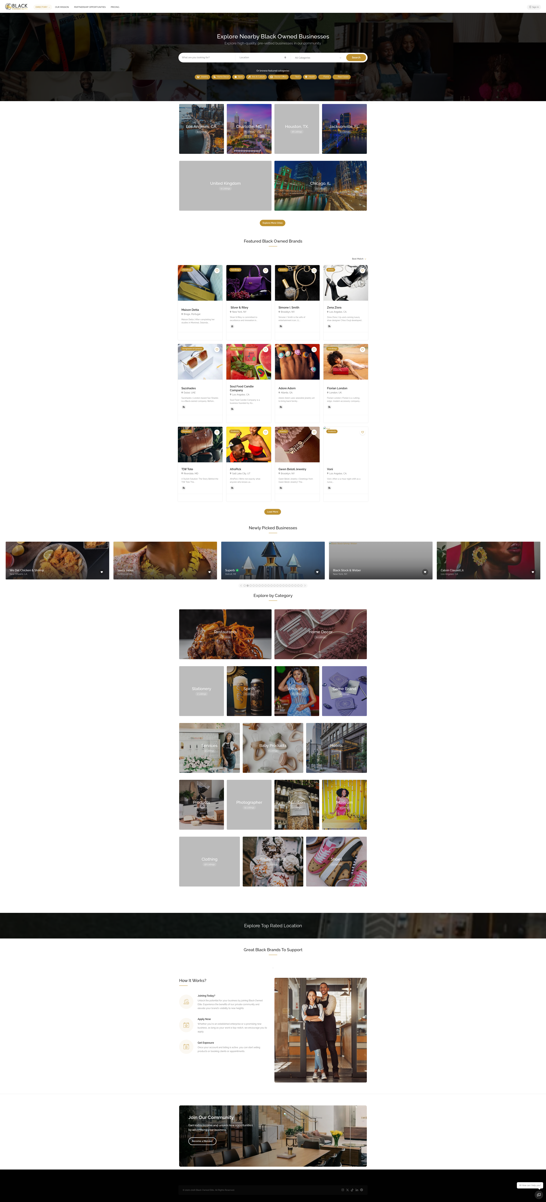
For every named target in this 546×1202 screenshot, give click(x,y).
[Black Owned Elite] (16, 6)
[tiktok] (352, 1190)
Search (356, 57)
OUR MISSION (62, 7)
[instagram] (343, 1190)
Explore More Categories (272, 898)
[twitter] (347, 1190)
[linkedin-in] (357, 1190)
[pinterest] (361, 1190)
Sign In (535, 7)
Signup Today (225, 1063)
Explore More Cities (273, 223)
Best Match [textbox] (357, 259)
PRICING (115, 7)
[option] (57, 559)
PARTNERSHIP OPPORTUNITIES (90, 7)
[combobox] (358, 258)
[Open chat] (539, 1195)
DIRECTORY (41, 7)
